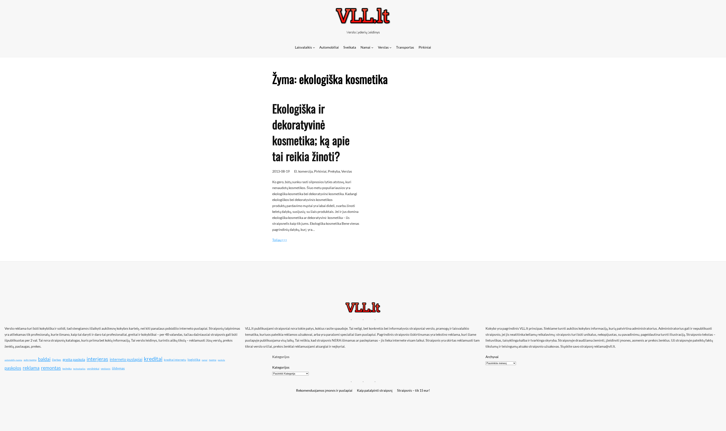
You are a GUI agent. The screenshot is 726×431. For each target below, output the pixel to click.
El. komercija (303, 171)
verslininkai (93, 368)
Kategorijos (280, 367)
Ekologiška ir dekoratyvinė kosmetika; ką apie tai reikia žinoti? (311, 132)
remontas (51, 368)
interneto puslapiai (126, 359)
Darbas (56, 359)
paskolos (13, 368)
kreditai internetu (175, 359)
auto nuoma (30, 359)
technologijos (79, 368)
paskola (221, 360)
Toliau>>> (279, 240)
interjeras (97, 359)
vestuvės (105, 368)
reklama (31, 368)
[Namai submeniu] (372, 47)
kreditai (153, 358)
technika (67, 368)
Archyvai (492, 357)
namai (204, 360)
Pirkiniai (320, 171)
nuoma (212, 359)
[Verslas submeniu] (390, 47)
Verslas (346, 171)
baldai (44, 359)
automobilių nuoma (13, 360)
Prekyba (334, 171)
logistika (194, 359)
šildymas (118, 368)
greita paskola (74, 359)
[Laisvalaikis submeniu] (314, 47)
